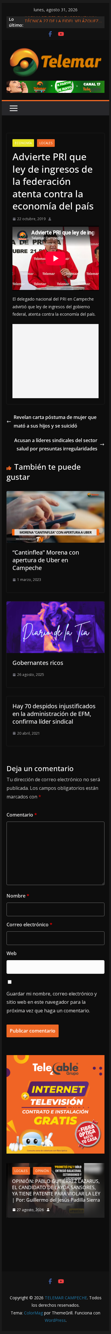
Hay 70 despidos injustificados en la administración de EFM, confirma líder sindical (54, 713)
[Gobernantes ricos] (56, 605)
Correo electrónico (29, 924)
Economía (23, 143)
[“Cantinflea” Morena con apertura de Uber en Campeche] (56, 495)
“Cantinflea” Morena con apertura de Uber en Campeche (45, 560)
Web (12, 953)
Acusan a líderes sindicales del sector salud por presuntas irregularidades (55, 444)
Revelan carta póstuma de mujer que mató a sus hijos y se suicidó (55, 421)
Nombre (18, 895)
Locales (45, 143)
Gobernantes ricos (37, 663)
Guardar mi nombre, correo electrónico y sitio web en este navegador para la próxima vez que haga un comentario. (52, 1002)
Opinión (41, 1171)
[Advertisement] (55, 361)
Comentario (22, 814)
